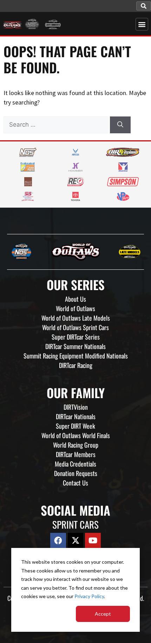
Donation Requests (75, 473)
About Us (75, 298)
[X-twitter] (76, 541)
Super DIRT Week (75, 425)
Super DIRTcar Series (76, 336)
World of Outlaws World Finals (75, 435)
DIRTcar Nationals (76, 416)
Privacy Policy (89, 596)
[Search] (120, 124)
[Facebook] (58, 541)
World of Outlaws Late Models (75, 317)
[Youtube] (93, 541)
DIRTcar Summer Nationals (75, 346)
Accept (103, 614)
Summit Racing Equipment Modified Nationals (76, 355)
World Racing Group (75, 444)
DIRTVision (76, 406)
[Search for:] (57, 124)
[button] (143, 6)
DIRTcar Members (76, 454)
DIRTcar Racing (75, 365)
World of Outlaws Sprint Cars (75, 327)
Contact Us (75, 482)
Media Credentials (75, 463)
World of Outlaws (75, 308)
